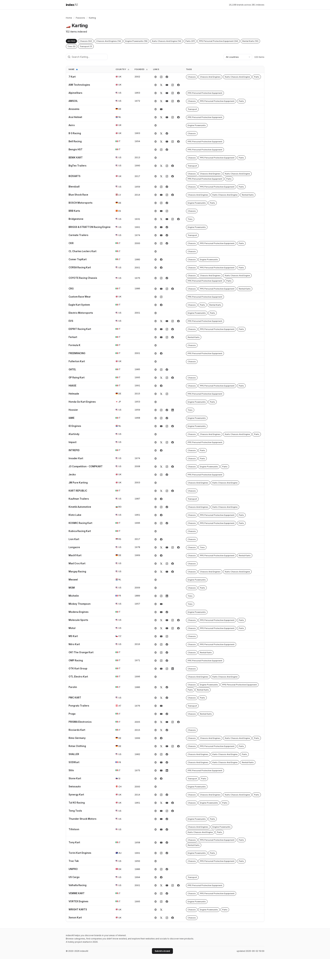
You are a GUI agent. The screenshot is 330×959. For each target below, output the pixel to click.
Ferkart (73, 337)
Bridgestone (76, 219)
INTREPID (74, 450)
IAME (71, 418)
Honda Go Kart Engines (82, 401)
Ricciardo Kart (77, 730)
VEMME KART (77, 893)
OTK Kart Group (78, 668)
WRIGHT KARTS (78, 909)
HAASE (72, 385)
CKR (71, 243)
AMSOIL (73, 101)
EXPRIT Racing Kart (80, 329)
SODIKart (74, 762)
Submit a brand (162, 951)
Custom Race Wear (80, 296)
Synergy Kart (76, 794)
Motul (72, 628)
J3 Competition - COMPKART (86, 466)
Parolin (73, 687)
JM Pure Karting (78, 482)
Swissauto (75, 786)
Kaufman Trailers (79, 498)
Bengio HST (75, 149)
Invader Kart (76, 458)
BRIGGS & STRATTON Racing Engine (90, 227)
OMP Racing (76, 660)
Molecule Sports (78, 620)
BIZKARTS (74, 176)
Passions (80, 18)
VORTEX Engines (78, 901)
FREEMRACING (77, 353)
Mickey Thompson (80, 603)
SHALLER (74, 754)
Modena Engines (79, 612)
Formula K (74, 345)
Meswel (73, 579)
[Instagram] (161, 76)
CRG (71, 288)
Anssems (74, 109)
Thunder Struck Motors (82, 818)
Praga (72, 713)
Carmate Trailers (78, 235)
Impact (72, 442)
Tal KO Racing (77, 802)
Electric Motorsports (81, 312)
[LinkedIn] (172, 410)
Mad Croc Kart (77, 563)
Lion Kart (74, 539)
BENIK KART (76, 157)
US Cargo (74, 877)
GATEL (72, 369)
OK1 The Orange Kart (81, 652)
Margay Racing (77, 571)
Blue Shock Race (78, 194)
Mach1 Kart (75, 555)
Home (69, 18)
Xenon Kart (75, 917)
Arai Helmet (75, 117)
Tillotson (74, 829)
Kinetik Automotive (80, 506)
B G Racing (75, 133)
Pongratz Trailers (79, 705)
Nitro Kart (74, 644)
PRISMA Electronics (80, 721)
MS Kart (73, 636)
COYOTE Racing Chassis (83, 278)
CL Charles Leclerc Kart (82, 251)
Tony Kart (74, 842)
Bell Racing (75, 141)
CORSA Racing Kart (80, 267)
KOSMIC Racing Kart (80, 523)
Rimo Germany (77, 738)
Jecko (72, 474)
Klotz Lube (75, 515)
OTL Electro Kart (78, 676)
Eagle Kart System (79, 304)
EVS (71, 321)
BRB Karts (74, 210)
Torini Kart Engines (80, 853)
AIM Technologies (79, 84)
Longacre (74, 547)
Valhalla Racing (77, 885)
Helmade (74, 393)
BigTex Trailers (77, 165)
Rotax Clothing (77, 746)
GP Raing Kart (77, 377)
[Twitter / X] (161, 85)
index (72, 5)
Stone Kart (75, 778)
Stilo (71, 770)
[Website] (155, 76)
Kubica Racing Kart (80, 531)
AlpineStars (75, 92)
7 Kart (72, 76)
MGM (72, 587)
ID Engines (75, 426)
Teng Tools (75, 810)
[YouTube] (166, 85)
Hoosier (73, 409)
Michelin (74, 595)
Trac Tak (74, 861)
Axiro (72, 125)
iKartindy (74, 434)
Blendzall (74, 186)
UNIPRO (73, 869)
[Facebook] (166, 76)
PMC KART (75, 697)
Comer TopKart (78, 259)
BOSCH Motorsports (80, 202)
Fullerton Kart (77, 361)
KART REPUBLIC (78, 490)
